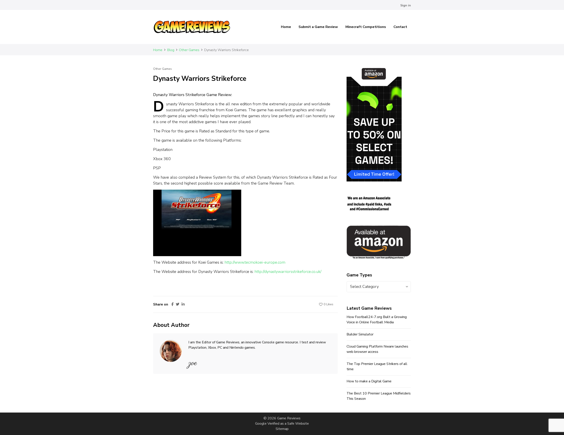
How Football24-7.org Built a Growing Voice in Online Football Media (377, 320)
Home (286, 26)
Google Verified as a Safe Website (282, 423)
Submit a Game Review (318, 26)
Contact (400, 26)
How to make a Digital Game (369, 381)
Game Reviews (289, 418)
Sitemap (282, 428)
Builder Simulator (360, 334)
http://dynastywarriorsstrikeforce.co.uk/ (287, 271)
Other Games (162, 68)
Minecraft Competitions (365, 26)
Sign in (405, 5)
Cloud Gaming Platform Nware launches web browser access (377, 349)
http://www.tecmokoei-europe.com (254, 262)
